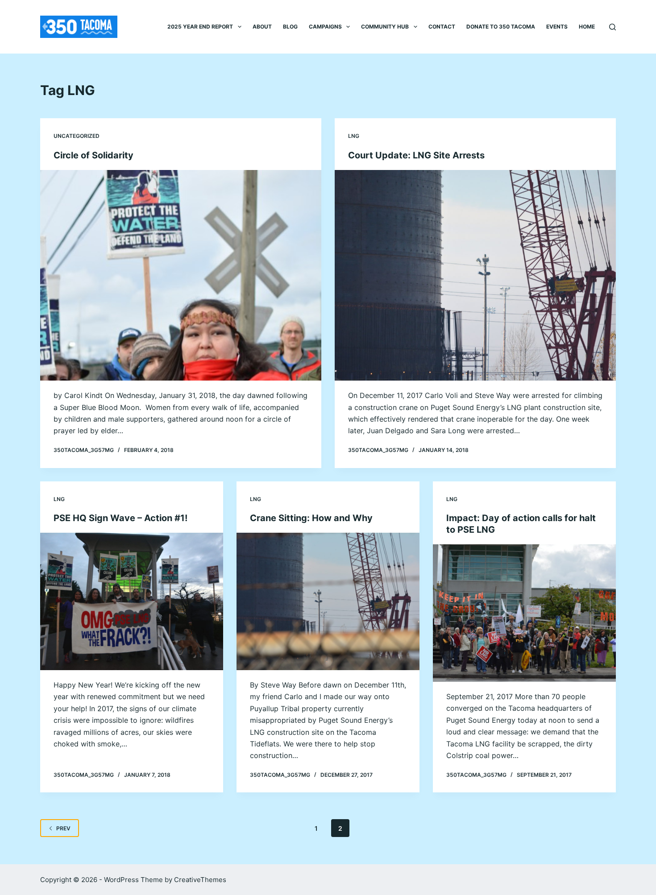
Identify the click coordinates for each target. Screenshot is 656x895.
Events (557, 26)
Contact (441, 26)
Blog (290, 26)
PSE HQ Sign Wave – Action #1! (120, 518)
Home (587, 26)
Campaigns (325, 26)
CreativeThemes (200, 879)
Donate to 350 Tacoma (500, 26)
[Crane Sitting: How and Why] (328, 601)
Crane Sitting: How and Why (311, 518)
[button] (239, 26)
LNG (353, 136)
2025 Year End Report (200, 26)
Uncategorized (77, 136)
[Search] (612, 27)
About (262, 26)
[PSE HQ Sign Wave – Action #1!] (131, 601)
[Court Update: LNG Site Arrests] (475, 275)
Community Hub (385, 26)
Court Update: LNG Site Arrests (416, 155)
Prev (63, 828)
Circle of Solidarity (93, 155)
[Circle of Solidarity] (180, 275)
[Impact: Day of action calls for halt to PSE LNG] (524, 613)
